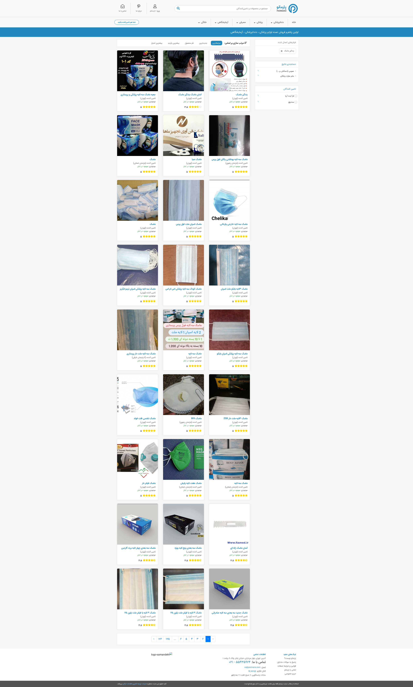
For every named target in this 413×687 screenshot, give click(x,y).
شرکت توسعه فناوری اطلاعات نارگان (134, 683)
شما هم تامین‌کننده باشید (127, 22)
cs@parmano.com (252, 667)
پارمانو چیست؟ (290, 658)
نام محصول (189, 43)
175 (168, 639)
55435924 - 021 (240, 662)
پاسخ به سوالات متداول (286, 662)
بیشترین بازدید (173, 43)
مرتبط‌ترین (216, 43)
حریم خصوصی (290, 673)
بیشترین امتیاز (156, 43)
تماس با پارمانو (290, 669)
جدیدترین (203, 43)
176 (160, 639)
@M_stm (252, 671)
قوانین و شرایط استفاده (287, 666)
